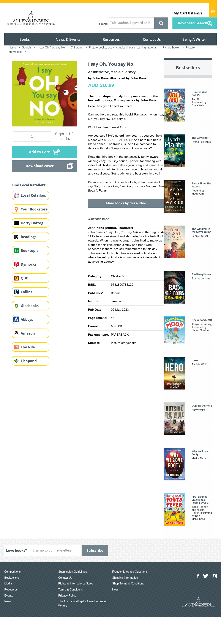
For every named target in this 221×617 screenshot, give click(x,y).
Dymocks (28, 264)
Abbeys (27, 319)
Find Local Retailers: (29, 185)
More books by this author (126, 203)
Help (115, 589)
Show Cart (213, 10)
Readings (28, 236)
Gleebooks (30, 305)
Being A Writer (194, 39)
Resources (111, 39)
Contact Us (152, 39)
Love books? (16, 550)
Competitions (12, 571)
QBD (24, 278)
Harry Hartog (32, 223)
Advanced (192, 23)
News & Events (68, 39)
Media (8, 583)
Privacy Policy (67, 595)
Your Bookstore (34, 209)
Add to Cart (39, 151)
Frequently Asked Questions (130, 571)
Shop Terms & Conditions (128, 583)
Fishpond (29, 360)
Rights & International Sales (75, 583)
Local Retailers (33, 195)
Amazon (28, 333)
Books (24, 39)
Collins (26, 292)
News (7, 601)
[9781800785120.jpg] (44, 93)
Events (8, 595)
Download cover (40, 166)
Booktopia (30, 250)
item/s (188, 13)
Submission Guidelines (72, 571)
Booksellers (11, 577)
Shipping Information (125, 577)
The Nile (28, 347)
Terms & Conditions (70, 589)
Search (103, 23)
